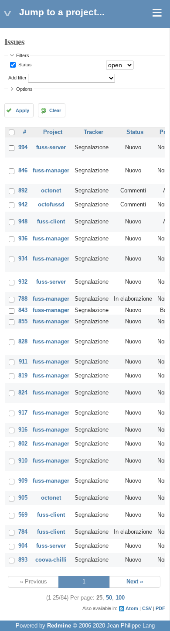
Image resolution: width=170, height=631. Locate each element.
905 (22, 498)
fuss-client (51, 222)
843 (22, 310)
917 (22, 413)
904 (22, 546)
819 (22, 376)
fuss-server (51, 147)
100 (120, 598)
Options (24, 89)
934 (22, 259)
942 (22, 205)
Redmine (59, 626)
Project (52, 132)
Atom (132, 608)
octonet (51, 191)
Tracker (93, 132)
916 (22, 430)
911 (23, 362)
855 (22, 322)
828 (22, 342)
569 (22, 515)
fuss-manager (51, 171)
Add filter (17, 77)
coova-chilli (51, 560)
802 (22, 444)
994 (22, 147)
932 (22, 282)
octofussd (51, 205)
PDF (160, 608)
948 (22, 222)
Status (24, 64)
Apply (22, 110)
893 (22, 560)
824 (22, 393)
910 (22, 461)
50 (109, 598)
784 (22, 532)
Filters (22, 55)
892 (22, 191)
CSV (147, 608)
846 (22, 171)
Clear (55, 110)
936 (22, 239)
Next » (134, 582)
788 (22, 299)
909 (22, 481)
